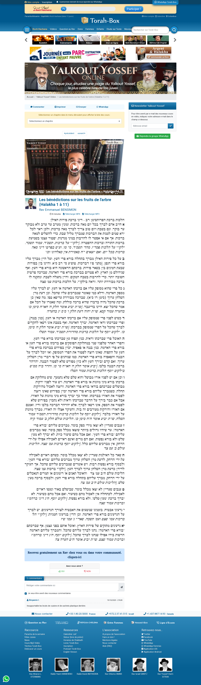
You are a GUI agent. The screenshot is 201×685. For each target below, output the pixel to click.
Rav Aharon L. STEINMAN (35, 675)
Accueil (30, 97)
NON (88, 571)
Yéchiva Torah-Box (33, 646)
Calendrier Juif (70, 634)
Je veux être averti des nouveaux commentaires (49, 593)
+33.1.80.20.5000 (78, 613)
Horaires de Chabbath (73, 640)
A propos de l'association (114, 634)
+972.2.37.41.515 (118, 613)
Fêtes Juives (30, 637)
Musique (128, 29)
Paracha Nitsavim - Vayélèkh (37, 16)
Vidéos (53, 29)
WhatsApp (148, 643)
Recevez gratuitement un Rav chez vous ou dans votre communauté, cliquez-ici (74, 554)
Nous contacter (44, 613)
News (27, 640)
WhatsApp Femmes (152, 646)
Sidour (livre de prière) (73, 637)
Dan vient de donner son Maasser (72, 2)
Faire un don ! (108, 637)
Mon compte (33, 2)
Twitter (146, 634)
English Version (70, 652)
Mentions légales (110, 640)
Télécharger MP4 (72, 214)
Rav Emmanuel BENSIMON (57, 209)
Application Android (152, 652)
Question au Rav (67, 29)
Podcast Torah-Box (72, 649)
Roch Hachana (40, 29)
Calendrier (161, 16)
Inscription (47, 2)
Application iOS (150, 649)
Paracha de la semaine (35, 634)
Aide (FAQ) (107, 646)
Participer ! (134, 9)
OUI (62, 571)
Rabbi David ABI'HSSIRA (87, 674)
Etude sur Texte (114, 29)
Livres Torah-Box (71, 643)
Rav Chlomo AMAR (113, 674)
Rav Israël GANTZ (139, 674)
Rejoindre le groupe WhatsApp (154, 136)
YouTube (148, 640)
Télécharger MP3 (91, 214)
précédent (69, 133)
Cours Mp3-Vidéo (32, 643)
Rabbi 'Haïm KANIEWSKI (61, 674)
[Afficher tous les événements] (57, 2)
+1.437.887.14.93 (156, 613)
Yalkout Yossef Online (46, 97)
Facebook (148, 637)
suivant (81, 133)
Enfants (100, 29)
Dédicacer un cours (33, 649)
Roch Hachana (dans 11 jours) (62, 16)
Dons (80, 29)
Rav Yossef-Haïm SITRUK (165, 675)
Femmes (89, 29)
